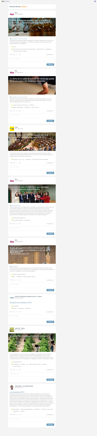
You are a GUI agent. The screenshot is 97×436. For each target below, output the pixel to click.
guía (48, 409)
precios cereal (34, 107)
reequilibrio (16, 411)
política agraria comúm (29, 276)
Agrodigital (14, 266)
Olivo (14, 46)
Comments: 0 (50, 54)
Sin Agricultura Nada (28, 386)
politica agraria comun (35, 364)
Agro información (16, 205)
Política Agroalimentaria (19, 218)
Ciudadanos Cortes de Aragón (19, 38)
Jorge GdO (17, 328)
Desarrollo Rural (17, 362)
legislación (28, 308)
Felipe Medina (18, 386)
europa (15, 308)
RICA (16, 12)
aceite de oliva (40, 49)
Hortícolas (31, 105)
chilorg (22, 328)
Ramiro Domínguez (18, 107)
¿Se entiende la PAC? (17, 392)
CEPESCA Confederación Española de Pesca (26, 296)
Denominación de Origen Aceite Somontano (24, 49)
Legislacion (16, 306)
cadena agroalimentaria (27, 409)
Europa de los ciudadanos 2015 (21, 303)
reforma (22, 411)
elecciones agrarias (18, 220)
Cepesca (40, 296)
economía (43, 409)
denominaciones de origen (20, 51)
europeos (22, 364)
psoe (20, 159)
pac (14, 276)
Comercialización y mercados (20, 105)
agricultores (16, 409)
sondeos (44, 364)
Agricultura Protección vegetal (40, 159)
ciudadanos (48, 49)
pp (23, 159)
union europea (17, 366)
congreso (15, 159)
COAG (16, 127)
